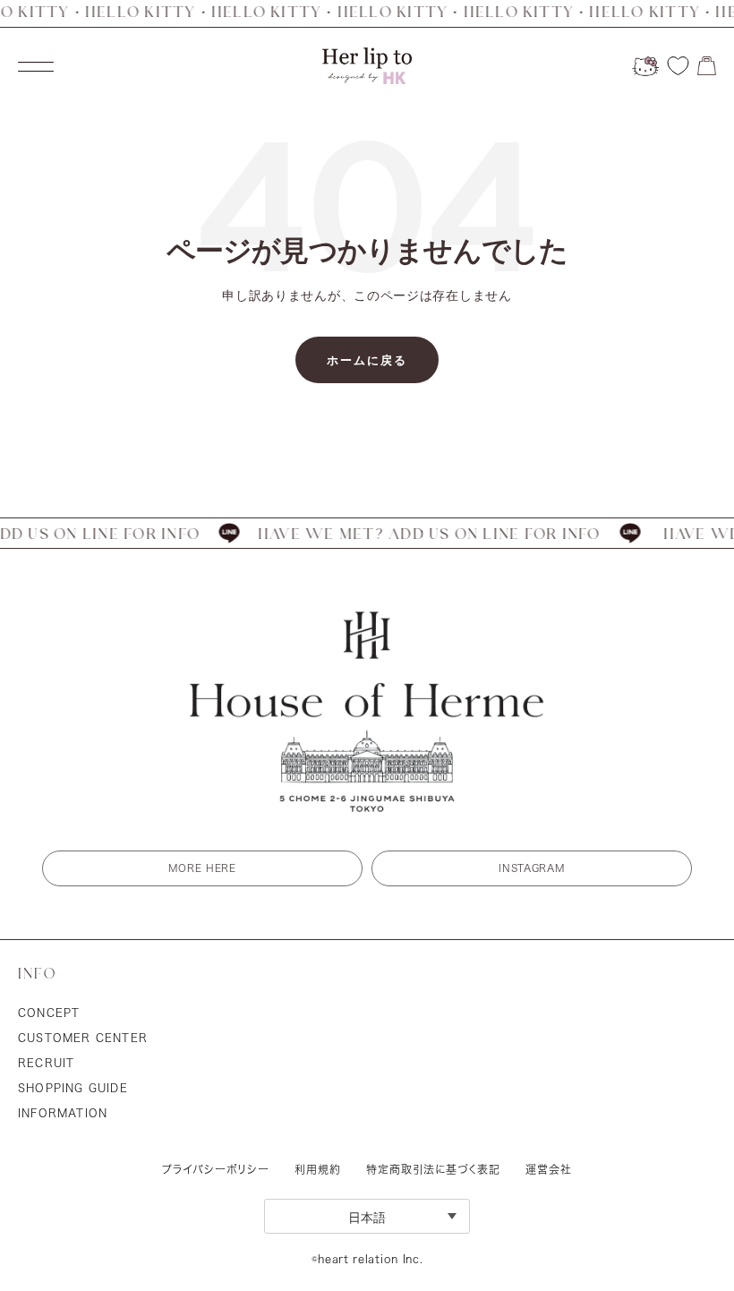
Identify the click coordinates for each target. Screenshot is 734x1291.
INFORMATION (62, 1112)
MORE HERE (201, 868)
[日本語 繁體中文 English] (367, 1216)
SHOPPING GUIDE (73, 1087)
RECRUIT (46, 1062)
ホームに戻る (367, 360)
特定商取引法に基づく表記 (433, 1169)
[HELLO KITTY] (645, 66)
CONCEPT (49, 1012)
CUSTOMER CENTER (83, 1037)
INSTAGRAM (531, 868)
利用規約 (317, 1169)
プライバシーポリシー (215, 1169)
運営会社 (548, 1169)
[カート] (706, 66)
